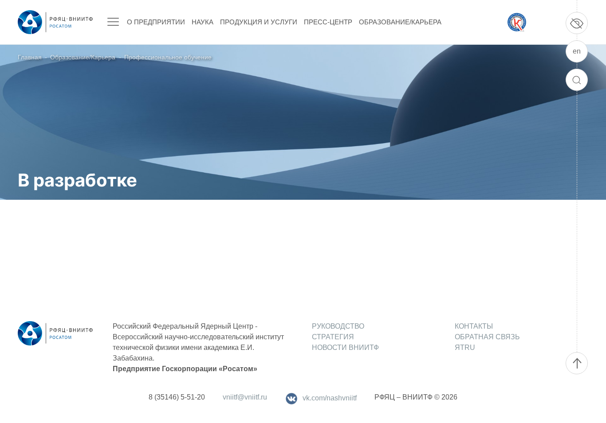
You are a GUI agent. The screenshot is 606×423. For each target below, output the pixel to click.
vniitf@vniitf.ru (245, 397)
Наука (202, 22)
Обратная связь (487, 337)
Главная (30, 57)
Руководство (338, 326)
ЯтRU (465, 347)
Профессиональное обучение (168, 57)
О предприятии (156, 22)
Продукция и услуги (258, 22)
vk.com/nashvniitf (330, 398)
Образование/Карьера (400, 22)
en (577, 51)
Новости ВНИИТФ (345, 347)
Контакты (474, 326)
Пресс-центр (328, 22)
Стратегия (333, 337)
